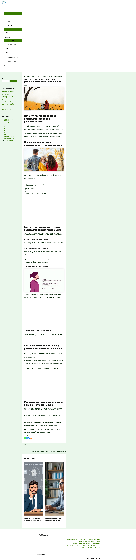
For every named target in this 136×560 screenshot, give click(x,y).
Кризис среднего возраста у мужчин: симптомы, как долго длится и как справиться (32, 520)
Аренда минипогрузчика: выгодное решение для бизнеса (88, 547)
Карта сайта (97, 556)
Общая (9, 17)
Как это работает (7, 25)
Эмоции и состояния (12, 61)
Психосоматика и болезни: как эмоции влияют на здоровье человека (53, 520)
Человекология (7, 6)
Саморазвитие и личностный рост (15, 52)
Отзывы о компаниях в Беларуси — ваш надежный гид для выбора (86, 543)
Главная (6, 9)
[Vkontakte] (29, 438)
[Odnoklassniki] (31, 438)
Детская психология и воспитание (15, 32)
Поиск (3, 78)
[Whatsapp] (25, 438)
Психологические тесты (13, 44)
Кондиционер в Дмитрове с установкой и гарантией (89, 541)
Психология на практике (9, 37)
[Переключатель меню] (13, 13)
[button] (8, 10)
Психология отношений (13, 48)
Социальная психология (13, 57)
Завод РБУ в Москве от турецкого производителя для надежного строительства (9, 104)
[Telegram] (27, 438)
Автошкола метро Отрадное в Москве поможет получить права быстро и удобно (9, 93)
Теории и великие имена (9, 65)
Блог (9, 21)
